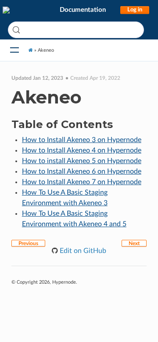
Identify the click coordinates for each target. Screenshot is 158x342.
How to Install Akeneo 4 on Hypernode (81, 150)
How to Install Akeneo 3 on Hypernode (81, 139)
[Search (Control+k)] (76, 29)
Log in (134, 10)
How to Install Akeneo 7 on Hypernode (81, 181)
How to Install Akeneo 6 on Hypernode (81, 171)
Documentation (83, 10)
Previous (28, 243)
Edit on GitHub (82, 250)
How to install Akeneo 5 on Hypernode (81, 160)
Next (134, 243)
